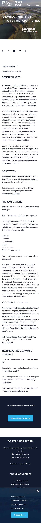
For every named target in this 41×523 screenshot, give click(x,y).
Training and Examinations (20, 484)
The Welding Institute (20, 481)
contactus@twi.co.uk (20, 418)
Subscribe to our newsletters (20, 464)
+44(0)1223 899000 (22, 454)
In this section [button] (8, 66)
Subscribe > (19, 515)
